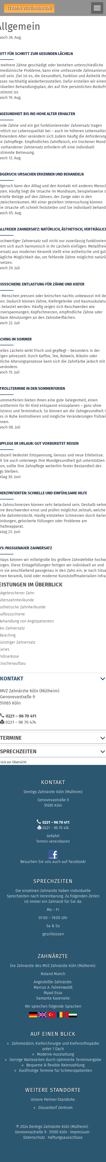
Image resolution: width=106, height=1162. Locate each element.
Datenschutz (34, 1137)
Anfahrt (53, 836)
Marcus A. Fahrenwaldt (53, 987)
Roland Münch (53, 974)
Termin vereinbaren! (29, 8)
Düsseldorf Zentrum (55, 1107)
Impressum (79, 1132)
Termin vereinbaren (53, 841)
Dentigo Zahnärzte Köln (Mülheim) (58, 1126)
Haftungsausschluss (65, 1137)
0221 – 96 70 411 (21, 716)
